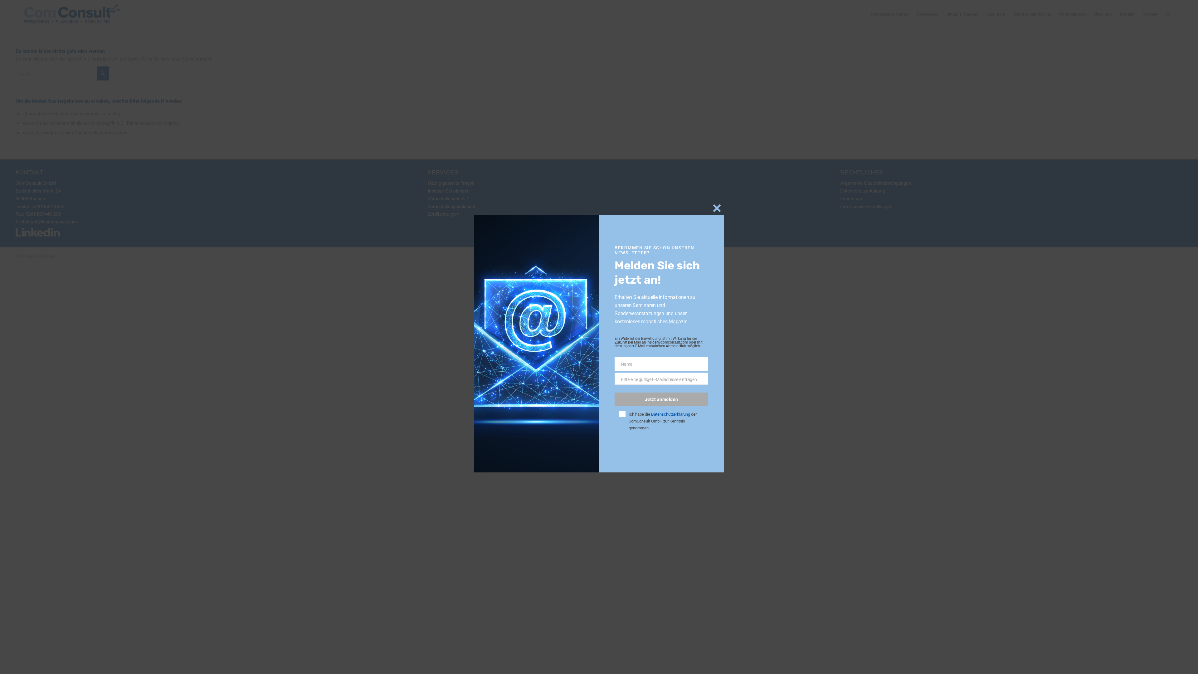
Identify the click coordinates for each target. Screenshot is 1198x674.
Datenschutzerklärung (670, 414)
